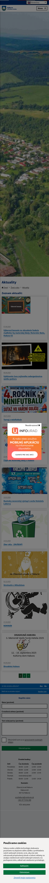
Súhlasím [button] (24, 865)
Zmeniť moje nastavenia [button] (24, 878)
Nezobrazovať (31, 425)
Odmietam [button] (24, 872)
